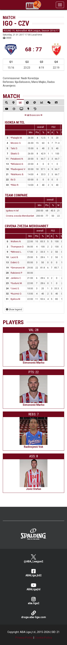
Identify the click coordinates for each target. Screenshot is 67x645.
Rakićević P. (16, 273)
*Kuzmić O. (16, 293)
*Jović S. (15, 288)
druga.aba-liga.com (33, 617)
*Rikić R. (15, 185)
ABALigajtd (33, 589)
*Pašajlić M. (16, 138)
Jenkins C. (16, 278)
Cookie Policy (43, 637)
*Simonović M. (18, 267)
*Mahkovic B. (17, 174)
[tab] (6, 102)
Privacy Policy (24, 637)
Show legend (15, 309)
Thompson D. (17, 246)
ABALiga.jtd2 (33, 575)
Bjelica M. (16, 299)
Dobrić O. (15, 262)
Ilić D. (13, 179)
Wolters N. (16, 241)
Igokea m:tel (15, 122)
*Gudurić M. (16, 283)
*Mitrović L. (16, 252)
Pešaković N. (17, 159)
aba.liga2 (33, 603)
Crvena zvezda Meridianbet (20, 216)
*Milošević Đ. (17, 164)
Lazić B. (15, 257)
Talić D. (14, 148)
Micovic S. (16, 143)
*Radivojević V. (18, 169)
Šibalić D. (15, 153)
